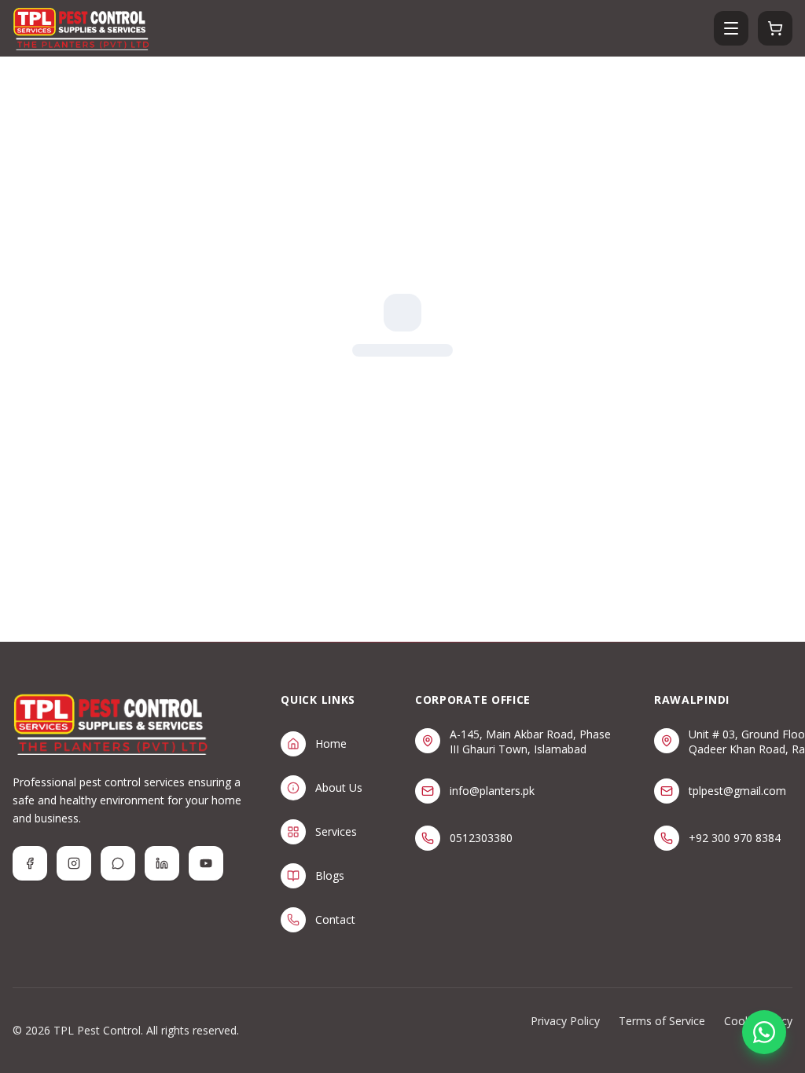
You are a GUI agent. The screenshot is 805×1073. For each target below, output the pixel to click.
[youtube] (206, 863)
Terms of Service (662, 1020)
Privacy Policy (565, 1020)
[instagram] (74, 863)
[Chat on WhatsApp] (764, 1032)
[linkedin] (162, 863)
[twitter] (118, 863)
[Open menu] (731, 28)
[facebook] (30, 863)
